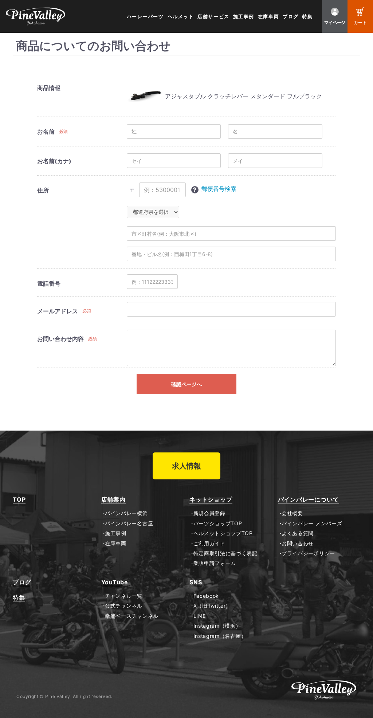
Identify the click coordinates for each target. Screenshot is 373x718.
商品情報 (48, 87)
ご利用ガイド (209, 543)
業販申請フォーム (214, 563)
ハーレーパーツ (145, 16)
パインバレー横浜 (126, 513)
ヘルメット (181, 16)
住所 (43, 190)
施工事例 (243, 16)
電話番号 (48, 283)
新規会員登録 (209, 513)
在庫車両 (268, 16)
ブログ (291, 16)
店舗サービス (213, 16)
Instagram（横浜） (217, 626)
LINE (199, 616)
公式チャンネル (123, 606)
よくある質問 (298, 533)
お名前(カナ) (54, 161)
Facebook (206, 596)
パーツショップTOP (217, 523)
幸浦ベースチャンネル (131, 616)
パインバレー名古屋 (129, 523)
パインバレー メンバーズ (312, 523)
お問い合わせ (298, 543)
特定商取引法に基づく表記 (225, 553)
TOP (19, 499)
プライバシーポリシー (308, 553)
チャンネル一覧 (123, 596)
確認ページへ (186, 384)
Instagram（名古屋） (219, 636)
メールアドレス (57, 311)
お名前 (46, 131)
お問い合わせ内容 (60, 338)
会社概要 (292, 513)
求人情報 (186, 466)
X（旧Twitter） (212, 606)
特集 (307, 16)
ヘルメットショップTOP (223, 533)
